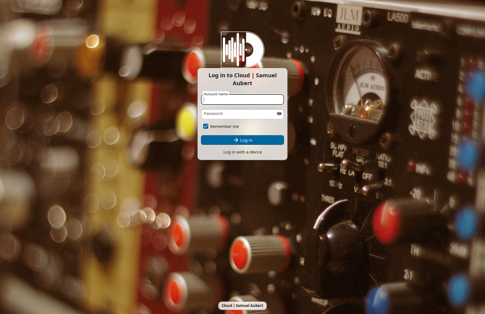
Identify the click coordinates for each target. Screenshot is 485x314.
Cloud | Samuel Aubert (242, 305)
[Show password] (279, 113)
